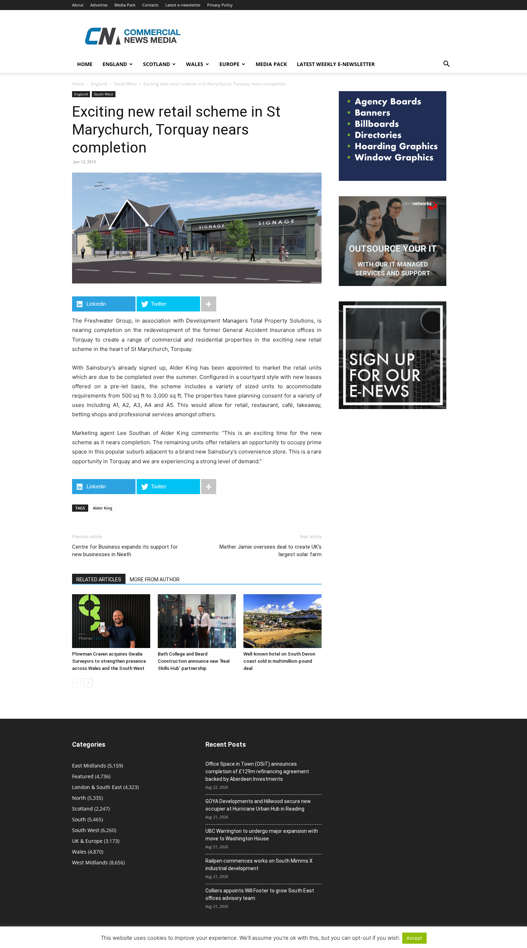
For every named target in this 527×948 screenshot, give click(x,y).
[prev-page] (76, 682)
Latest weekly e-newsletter (336, 64)
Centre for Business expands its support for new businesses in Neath (125, 551)
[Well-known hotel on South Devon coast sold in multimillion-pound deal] (282, 621)
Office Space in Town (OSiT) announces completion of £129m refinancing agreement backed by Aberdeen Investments (257, 771)
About (78, 5)
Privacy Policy (220, 5)
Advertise (99, 5)
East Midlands (89, 765)
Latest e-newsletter (182, 5)
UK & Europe (87, 840)
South (79, 819)
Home (84, 64)
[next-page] (88, 682)
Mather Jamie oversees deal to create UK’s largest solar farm (270, 551)
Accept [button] (414, 938)
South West (125, 84)
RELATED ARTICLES (98, 579)
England (99, 84)
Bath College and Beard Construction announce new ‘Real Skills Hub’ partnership (193, 661)
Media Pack (125, 5)
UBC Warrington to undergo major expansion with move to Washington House (261, 834)
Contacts (150, 5)
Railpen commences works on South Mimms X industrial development (259, 864)
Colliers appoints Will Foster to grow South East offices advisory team (259, 894)
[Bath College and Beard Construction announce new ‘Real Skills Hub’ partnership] (197, 621)
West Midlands (90, 862)
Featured (83, 776)
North (79, 797)
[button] (446, 64)
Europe (229, 64)
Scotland (156, 64)
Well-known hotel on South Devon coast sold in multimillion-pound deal (279, 661)
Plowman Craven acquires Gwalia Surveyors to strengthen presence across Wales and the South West (109, 661)
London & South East (97, 787)
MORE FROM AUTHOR (155, 579)
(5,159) (97, 765)
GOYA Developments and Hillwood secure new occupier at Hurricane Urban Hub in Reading (258, 805)
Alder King (102, 508)
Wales (194, 64)
